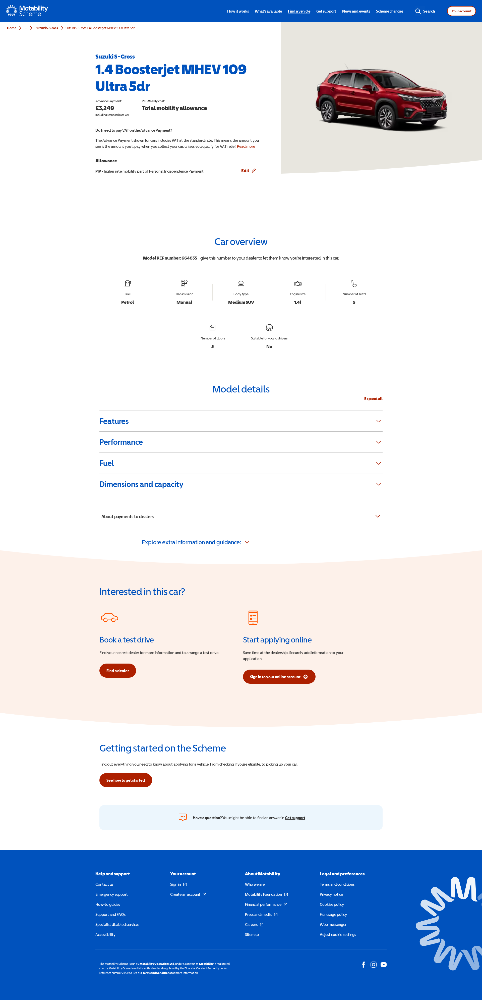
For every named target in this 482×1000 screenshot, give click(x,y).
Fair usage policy (333, 914)
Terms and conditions (337, 884)
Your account (461, 11)
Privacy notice (331, 894)
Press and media (261, 914)
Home (11, 28)
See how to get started (125, 780)
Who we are (255, 884)
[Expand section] (379, 421)
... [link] (26, 28)
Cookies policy (332, 904)
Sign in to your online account (275, 678)
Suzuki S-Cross (47, 28)
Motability (206, 964)
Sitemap (252, 934)
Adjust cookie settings (338, 934)
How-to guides (107, 904)
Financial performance (266, 904)
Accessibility (105, 934)
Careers (254, 924)
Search (429, 11)
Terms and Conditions (157, 973)
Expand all (373, 398)
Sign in (178, 884)
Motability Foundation (266, 894)
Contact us (104, 884)
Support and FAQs (110, 914)
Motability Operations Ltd (157, 964)
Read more (246, 146)
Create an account (188, 894)
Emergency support (111, 894)
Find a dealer (117, 670)
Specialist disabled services (117, 924)
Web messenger (333, 924)
